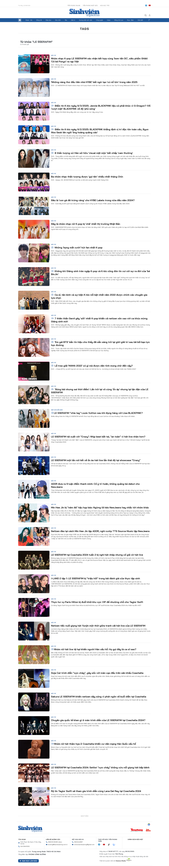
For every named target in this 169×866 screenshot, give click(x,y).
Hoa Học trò (104, 5)
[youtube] (149, 5)
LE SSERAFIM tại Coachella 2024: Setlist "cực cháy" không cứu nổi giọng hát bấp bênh (100, 767)
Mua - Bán (130, 20)
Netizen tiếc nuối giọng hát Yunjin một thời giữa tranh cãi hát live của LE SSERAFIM (98, 625)
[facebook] (146, 5)
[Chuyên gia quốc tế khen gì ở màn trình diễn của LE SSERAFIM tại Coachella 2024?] (33, 725)
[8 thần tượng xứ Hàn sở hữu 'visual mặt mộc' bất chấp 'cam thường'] (33, 158)
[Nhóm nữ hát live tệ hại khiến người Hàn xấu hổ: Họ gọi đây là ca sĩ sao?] (33, 654)
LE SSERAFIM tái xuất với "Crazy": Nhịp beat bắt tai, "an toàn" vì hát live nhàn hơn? (98, 436)
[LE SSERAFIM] (33, 418)
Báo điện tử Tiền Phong (84, 13)
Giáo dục (48, 20)
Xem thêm (149, 20)
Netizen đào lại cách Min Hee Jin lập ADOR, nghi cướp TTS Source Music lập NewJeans (100, 531)
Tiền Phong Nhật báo (90, 5)
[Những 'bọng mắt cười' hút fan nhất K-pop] (33, 252)
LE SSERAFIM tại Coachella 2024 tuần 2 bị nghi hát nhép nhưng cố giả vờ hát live (97, 554)
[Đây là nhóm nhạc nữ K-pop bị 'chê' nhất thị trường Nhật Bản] (33, 229)
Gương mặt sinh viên (85, 20)
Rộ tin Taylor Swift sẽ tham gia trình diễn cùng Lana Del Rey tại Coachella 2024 (96, 791)
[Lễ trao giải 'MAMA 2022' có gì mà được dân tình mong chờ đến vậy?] (33, 371)
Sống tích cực (118, 20)
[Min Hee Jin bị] (33, 512)
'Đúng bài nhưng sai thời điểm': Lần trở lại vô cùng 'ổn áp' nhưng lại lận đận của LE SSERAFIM (99, 391)
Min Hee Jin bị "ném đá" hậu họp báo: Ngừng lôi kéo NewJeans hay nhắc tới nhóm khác (100, 507)
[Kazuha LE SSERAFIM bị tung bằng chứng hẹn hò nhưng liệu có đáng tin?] (33, 820)
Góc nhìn (58, 20)
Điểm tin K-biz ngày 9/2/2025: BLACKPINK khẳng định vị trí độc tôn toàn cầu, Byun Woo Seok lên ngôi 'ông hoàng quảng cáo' (99, 131)
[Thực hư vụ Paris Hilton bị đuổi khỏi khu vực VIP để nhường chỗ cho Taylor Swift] (33, 607)
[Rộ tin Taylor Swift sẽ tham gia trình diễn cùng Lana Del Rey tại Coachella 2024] (33, 796)
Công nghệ (99, 20)
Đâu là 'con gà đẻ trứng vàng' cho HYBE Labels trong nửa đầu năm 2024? (93, 200)
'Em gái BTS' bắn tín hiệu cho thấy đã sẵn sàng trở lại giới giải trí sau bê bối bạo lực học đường (100, 344)
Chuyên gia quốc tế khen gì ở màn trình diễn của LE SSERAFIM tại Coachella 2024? (98, 720)
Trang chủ (19, 20)
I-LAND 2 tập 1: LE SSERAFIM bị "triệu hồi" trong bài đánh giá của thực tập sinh (95, 578)
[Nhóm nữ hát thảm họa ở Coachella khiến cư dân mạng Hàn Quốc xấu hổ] (33, 749)
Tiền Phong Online (73, 5)
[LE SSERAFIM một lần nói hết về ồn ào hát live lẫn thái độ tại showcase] (33, 465)
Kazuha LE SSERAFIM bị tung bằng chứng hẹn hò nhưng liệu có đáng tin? (95, 814)
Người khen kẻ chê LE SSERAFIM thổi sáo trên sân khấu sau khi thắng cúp (96, 862)
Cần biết (140, 20)
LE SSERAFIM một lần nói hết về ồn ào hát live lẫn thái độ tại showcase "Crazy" (95, 460)
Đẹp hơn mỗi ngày (57, 410)
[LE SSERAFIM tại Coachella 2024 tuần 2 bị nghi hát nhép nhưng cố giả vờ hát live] (33, 560)
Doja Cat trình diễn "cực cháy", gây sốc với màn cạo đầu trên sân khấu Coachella (97, 672)
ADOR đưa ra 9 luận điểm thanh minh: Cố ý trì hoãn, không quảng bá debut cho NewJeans (95, 485)
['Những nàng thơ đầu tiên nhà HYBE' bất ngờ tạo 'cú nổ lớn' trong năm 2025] (33, 87)
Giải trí (73, 20)
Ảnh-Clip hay (55, 811)
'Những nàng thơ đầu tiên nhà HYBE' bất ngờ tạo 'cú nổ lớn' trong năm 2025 (94, 82)
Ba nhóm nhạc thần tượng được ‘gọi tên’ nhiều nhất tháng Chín (87, 176)
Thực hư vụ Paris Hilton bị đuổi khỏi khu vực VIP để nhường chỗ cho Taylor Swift (97, 602)
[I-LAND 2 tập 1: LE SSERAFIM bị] (33, 583)
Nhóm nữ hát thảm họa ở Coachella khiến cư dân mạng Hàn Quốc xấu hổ (95, 743)
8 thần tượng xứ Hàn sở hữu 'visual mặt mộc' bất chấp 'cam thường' (93, 153)
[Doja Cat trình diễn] (33, 678)
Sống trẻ (39, 20)
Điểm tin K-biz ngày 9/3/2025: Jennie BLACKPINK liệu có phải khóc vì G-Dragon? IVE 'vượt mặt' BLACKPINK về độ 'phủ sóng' (101, 107)
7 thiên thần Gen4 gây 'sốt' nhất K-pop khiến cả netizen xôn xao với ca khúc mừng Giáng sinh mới (99, 320)
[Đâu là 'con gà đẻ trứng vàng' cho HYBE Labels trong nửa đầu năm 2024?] (33, 205)
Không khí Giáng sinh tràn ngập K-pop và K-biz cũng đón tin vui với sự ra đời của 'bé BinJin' (100, 273)
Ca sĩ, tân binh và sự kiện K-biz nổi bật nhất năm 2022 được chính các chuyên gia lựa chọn (99, 296)
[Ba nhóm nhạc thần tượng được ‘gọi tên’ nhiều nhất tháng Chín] (33, 182)
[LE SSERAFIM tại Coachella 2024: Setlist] (33, 772)
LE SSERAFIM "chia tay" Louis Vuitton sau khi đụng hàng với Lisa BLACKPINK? (98, 412)
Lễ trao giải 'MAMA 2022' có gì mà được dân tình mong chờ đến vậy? (93, 365)
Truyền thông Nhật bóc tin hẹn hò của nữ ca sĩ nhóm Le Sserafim (87, 838)
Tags (84, 29)
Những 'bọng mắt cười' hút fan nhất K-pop (78, 247)
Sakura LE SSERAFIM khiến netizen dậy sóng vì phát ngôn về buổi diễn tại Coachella (98, 696)
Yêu (66, 20)
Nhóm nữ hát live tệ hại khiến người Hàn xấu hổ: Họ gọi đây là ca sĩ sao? (95, 649)
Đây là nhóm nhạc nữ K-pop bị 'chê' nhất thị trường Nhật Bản (85, 223)
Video (108, 20)
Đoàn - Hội (29, 20)
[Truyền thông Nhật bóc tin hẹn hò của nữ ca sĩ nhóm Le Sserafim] (33, 843)
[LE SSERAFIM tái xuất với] (33, 442)
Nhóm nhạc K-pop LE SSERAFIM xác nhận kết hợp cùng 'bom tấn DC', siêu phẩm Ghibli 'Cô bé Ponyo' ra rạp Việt (99, 60)
